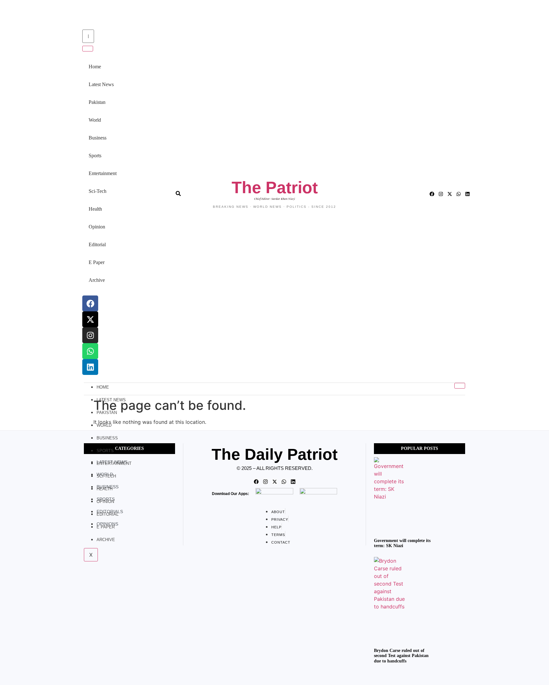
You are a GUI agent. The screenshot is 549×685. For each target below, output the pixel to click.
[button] (81, 15)
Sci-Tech (97, 191)
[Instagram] (90, 335)
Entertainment (103, 173)
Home (95, 66)
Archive (97, 280)
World (95, 120)
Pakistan (97, 102)
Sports (95, 155)
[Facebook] (90, 303)
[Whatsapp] (90, 351)
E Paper (97, 262)
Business (97, 137)
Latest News (101, 84)
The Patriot (275, 187)
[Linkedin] (90, 367)
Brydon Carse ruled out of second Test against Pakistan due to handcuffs (401, 656)
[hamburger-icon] (459, 386)
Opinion (97, 226)
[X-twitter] (90, 319)
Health (95, 209)
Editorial (97, 244)
